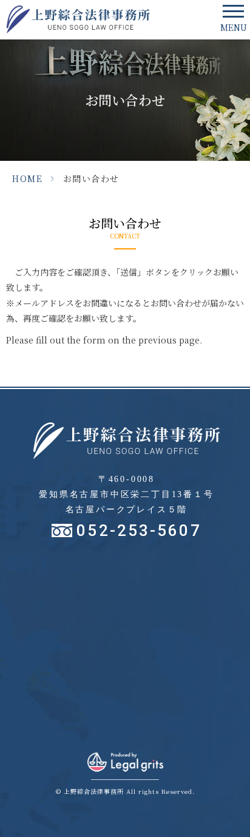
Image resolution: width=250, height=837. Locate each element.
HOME (27, 178)
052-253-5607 (138, 530)
